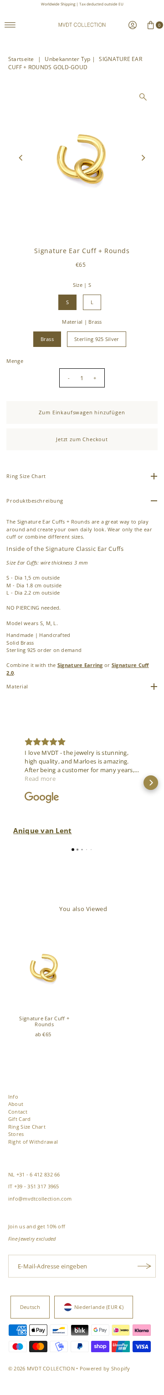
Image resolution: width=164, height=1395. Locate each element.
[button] (13, 782)
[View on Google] (42, 797)
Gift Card (19, 1118)
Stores (16, 1133)
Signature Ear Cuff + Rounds (44, 1021)
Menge (14, 360)
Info (13, 1096)
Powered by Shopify (105, 1368)
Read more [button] (40, 778)
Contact (17, 1111)
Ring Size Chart (27, 1126)
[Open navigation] (10, 25)
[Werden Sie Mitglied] (144, 1266)
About (15, 1103)
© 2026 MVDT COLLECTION (41, 1368)
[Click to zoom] (143, 97)
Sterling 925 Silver (96, 339)
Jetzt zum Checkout (82, 439)
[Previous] (21, 158)
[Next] (143, 158)
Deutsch (30, 1306)
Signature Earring (80, 665)
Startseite (21, 59)
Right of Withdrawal (33, 1141)
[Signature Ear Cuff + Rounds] (44, 967)
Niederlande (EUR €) (98, 1306)
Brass (47, 339)
